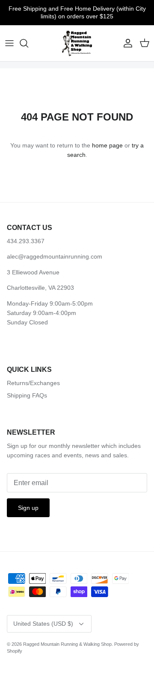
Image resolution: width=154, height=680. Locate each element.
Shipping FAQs (27, 395)
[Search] (28, 43)
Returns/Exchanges (33, 383)
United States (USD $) (43, 623)
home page (107, 145)
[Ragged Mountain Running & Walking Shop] (77, 43)
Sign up (28, 507)
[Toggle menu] (9, 43)
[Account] (125, 43)
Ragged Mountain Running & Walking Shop (67, 644)
